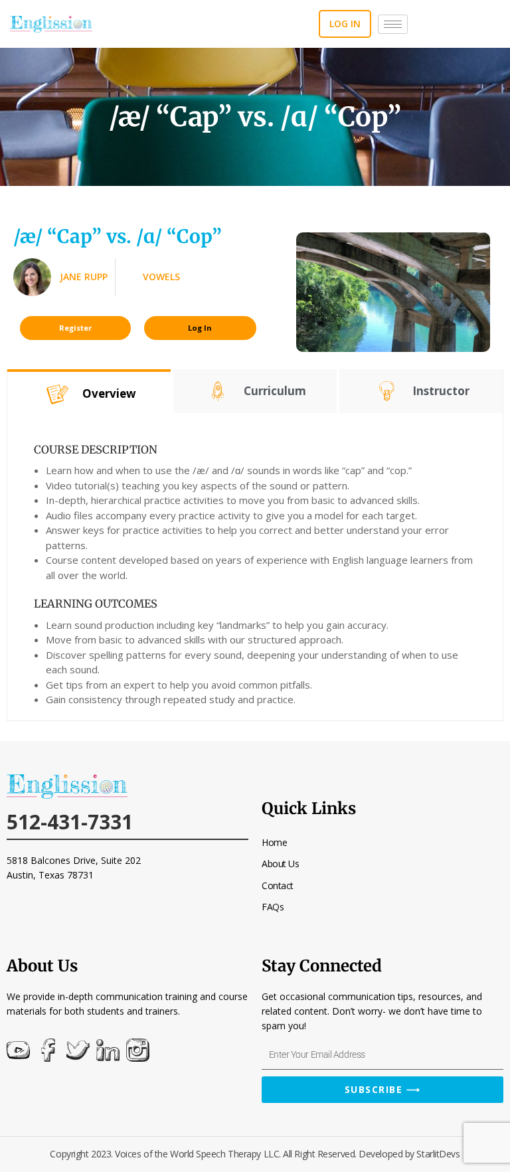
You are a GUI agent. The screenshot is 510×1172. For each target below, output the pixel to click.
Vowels (161, 276)
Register (75, 328)
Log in (345, 23)
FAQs (273, 906)
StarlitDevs (438, 1153)
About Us (280, 863)
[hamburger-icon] (393, 24)
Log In (200, 328)
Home (274, 842)
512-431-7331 (70, 821)
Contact (278, 885)
